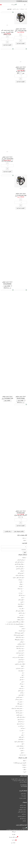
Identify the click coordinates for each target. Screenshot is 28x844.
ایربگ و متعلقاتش (21, 644)
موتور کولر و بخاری (20, 566)
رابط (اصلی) (21, 739)
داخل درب (21, 730)
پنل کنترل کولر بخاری (19, 562)
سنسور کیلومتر (19, 715)
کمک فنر (22, 677)
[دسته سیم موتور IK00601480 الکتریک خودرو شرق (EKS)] (20, 454)
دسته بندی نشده (22, 754)
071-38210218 (23, 784)
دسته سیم (22, 615)
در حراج (24, 538)
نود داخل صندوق (20, 723)
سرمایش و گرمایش (22, 816)
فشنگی (20, 584)
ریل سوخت (21, 688)
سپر (23, 732)
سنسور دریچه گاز (18, 699)
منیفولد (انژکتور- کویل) (19, 741)
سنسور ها (22, 626)
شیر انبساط (20, 588)
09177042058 (24, 786)
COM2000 (20, 606)
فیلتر (25, 552)
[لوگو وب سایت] (14, 4)
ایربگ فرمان (21, 659)
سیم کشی (23, 728)
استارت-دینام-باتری (20, 668)
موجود (24, 540)
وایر (23, 672)
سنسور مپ (20, 701)
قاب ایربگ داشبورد (20, 646)
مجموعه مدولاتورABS (19, 639)
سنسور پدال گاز (19, 712)
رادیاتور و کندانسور (20, 568)
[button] (20, 43)
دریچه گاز (22, 683)
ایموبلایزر (22, 641)
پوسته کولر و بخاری (20, 575)
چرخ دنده (20, 593)
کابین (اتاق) (21, 737)
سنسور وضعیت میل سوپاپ (16, 708)
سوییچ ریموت (21, 670)
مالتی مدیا (22, 608)
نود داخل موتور (21, 719)
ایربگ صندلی (21, 655)
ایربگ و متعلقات (20, 619)
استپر (22, 681)
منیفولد (22, 686)
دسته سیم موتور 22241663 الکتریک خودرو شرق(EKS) (7, 159)
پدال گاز (22, 692)
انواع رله (20, 586)
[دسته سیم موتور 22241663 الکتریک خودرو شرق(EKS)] (7, 99)
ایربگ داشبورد (21, 661)
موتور (22, 734)
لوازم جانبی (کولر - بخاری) (18, 577)
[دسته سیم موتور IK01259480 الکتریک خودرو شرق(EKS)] (7, 225)
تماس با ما (24, 795)
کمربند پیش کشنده (20, 652)
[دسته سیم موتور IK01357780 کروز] (20, 180)
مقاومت (20, 581)
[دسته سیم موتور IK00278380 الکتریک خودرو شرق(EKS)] (20, 340)
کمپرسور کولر (21, 573)
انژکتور (22, 752)
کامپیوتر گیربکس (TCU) (19, 635)
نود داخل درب (21, 726)
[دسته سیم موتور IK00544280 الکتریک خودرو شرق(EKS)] (20, 54)
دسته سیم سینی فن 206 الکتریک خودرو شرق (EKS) (7, 32)
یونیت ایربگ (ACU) (20, 637)
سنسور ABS (19, 703)
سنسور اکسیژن (19, 697)
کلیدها (22, 666)
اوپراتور (22, 570)
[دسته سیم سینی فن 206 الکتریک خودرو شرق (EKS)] (7, 17)
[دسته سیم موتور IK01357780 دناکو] (20, 17)
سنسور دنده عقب (18, 706)
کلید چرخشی (21, 650)
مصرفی (23, 628)
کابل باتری (21, 748)
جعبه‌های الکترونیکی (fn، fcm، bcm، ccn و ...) (14, 624)
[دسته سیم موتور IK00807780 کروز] (7, 340)
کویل (23, 675)
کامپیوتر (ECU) (20, 617)
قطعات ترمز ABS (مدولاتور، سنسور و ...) (15, 621)
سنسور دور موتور (18, 710)
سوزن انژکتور (21, 690)
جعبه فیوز (22, 679)
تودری (22, 597)
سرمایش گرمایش (21, 559)
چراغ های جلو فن (20, 746)
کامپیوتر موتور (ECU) (19, 632)
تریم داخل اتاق (22, 595)
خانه (26, 9)
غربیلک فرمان (21, 604)
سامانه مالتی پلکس (21, 717)
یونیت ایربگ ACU (20, 648)
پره (21, 590)
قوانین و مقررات (22, 798)
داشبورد (22, 601)
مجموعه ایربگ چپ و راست (18, 657)
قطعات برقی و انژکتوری (20, 664)
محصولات (24, 557)
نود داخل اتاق (21, 721)
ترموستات (20, 579)
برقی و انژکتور (22, 613)
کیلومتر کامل (21, 599)
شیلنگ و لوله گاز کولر (19, 564)
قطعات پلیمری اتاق (20, 610)
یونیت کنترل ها (22, 630)
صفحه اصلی (23, 793)
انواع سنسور (21, 695)
